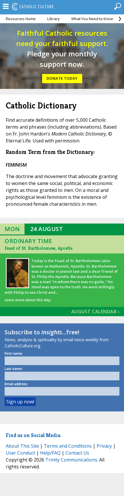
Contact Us (77, 453)
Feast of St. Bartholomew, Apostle (38, 248)
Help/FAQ (50, 453)
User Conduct (20, 453)
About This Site (22, 446)
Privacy (104, 446)
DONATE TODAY (62, 78)
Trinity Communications (71, 460)
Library (53, 18)
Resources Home (21, 18)
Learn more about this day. (28, 299)
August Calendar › (95, 311)
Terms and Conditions (68, 446)
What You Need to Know (92, 18)
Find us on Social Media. (33, 435)
